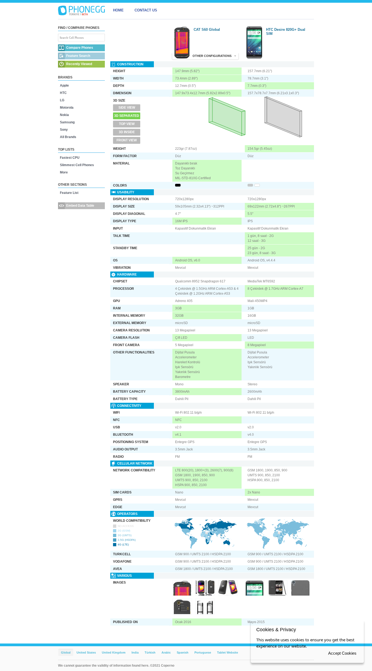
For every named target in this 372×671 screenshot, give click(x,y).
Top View (127, 124)
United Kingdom (114, 652)
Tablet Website (227, 652)
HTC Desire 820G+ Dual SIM (285, 32)
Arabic (166, 652)
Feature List (69, 193)
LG (62, 100)
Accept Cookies (342, 653)
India (135, 652)
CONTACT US (146, 10)
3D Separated (126, 116)
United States (86, 652)
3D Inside (127, 132)
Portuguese (202, 652)
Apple (64, 85)
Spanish (182, 652)
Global (66, 652)
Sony (64, 130)
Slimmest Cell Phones (77, 165)
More (64, 172)
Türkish (150, 652)
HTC (63, 93)
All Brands (68, 137)
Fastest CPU (70, 158)
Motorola (67, 107)
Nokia (64, 115)
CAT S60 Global (207, 30)
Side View (126, 107)
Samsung (67, 122)
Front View (127, 140)
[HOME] (81, 10)
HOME (118, 10)
